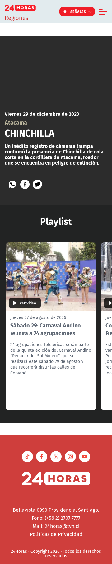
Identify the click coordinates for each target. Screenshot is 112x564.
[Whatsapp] (12, 184)
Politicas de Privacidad (56, 534)
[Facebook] (25, 184)
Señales (78, 11)
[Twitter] (37, 184)
